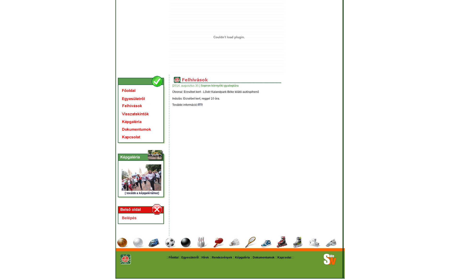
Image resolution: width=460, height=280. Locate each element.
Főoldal (173, 257)
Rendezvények (222, 257)
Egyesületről (190, 257)
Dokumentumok (264, 257)
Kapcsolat (284, 257)
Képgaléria (242, 257)
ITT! (200, 104)
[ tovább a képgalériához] (142, 193)
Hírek (205, 257)
